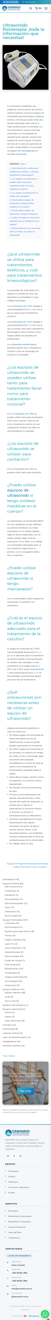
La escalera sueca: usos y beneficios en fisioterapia (25, 1075)
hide (22, 164)
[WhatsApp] (20, 1155)
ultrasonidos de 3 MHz (21, 306)
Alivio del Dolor (15, 1232)
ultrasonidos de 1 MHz (21, 322)
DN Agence (34, 1316)
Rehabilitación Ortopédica (19, 1221)
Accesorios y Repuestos (18, 1187)
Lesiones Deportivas (17, 1227)
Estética (11, 1176)
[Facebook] (14, 1155)
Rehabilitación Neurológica (20, 1216)
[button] (45, 1314)
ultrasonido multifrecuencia (23, 344)
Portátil (11, 1192)
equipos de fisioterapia (20, 150)
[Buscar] (30, 8)
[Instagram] (7, 1155)
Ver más (25, 1091)
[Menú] (46, 8)
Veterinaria (13, 1182)
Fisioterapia (13, 1171)
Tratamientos (14, 1238)
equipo (22, 300)
